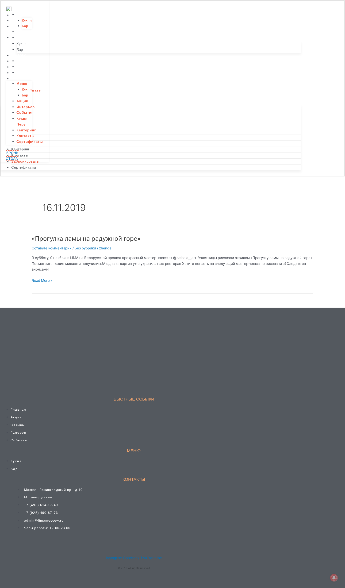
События (25, 44)
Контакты (25, 67)
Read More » (42, 280)
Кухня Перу (22, 52)
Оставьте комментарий (52, 248)
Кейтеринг (26, 61)
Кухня (27, 20)
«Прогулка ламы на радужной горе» (86, 238)
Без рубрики (85, 248)
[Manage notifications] (334, 577)
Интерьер (25, 38)
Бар (25, 26)
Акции (22, 32)
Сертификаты (29, 72)
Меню (21, 14)
